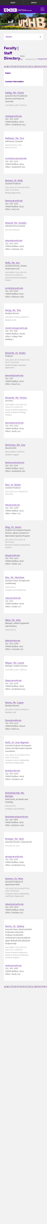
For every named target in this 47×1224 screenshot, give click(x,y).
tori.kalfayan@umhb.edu (16, 158)
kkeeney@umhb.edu (14, 201)
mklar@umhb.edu (13, 598)
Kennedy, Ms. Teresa (16, 397)
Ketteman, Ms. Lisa (15, 445)
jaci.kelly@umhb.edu (14, 288)
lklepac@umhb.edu (13, 680)
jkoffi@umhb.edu (12, 771)
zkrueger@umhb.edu (14, 857)
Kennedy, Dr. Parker (15, 353)
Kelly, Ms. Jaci (12, 262)
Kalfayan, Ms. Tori (14, 138)
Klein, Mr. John (13, 620)
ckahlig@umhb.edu (13, 116)
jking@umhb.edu (12, 555)
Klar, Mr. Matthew (14, 577)
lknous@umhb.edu (13, 720)
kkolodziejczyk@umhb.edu (16, 817)
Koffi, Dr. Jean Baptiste (17, 742)
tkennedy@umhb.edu (14, 423)
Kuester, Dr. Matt (14, 878)
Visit (13, 2)
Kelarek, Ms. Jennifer (16, 223)
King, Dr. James (13, 527)
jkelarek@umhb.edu (13, 241)
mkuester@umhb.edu (14, 904)
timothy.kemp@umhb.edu (16, 328)
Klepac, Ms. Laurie (14, 662)
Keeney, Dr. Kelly (14, 180)
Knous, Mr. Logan (14, 702)
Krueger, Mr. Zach (14, 838)
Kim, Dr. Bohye (13, 484)
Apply (34, 2)
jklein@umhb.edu (12, 641)
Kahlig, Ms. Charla (14, 92)
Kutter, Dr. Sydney (14, 926)
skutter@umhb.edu (13, 966)
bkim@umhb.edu (12, 505)
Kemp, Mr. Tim (13, 310)
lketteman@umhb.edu (14, 463)
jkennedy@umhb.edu (14, 375)
